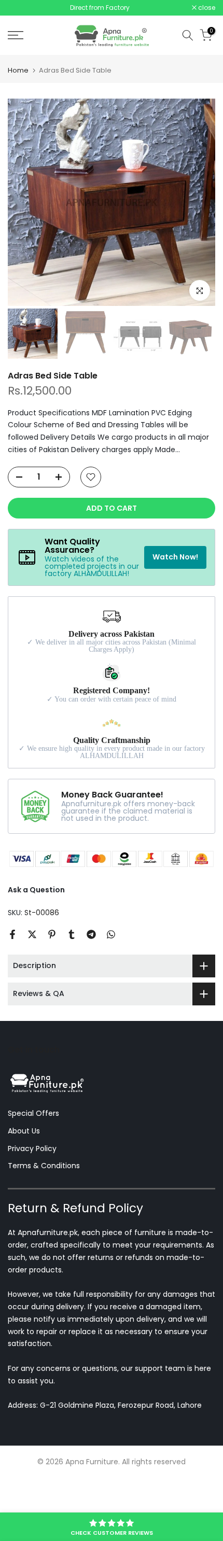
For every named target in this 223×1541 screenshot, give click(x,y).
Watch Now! (175, 557)
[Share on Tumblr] (71, 934)
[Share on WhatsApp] (111, 934)
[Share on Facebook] (12, 934)
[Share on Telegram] (91, 934)
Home (18, 70)
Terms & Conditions (44, 1165)
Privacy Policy (32, 1148)
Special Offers (33, 1113)
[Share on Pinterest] (52, 934)
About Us (24, 1131)
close (206, 8)
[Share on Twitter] (32, 934)
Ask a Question (36, 890)
